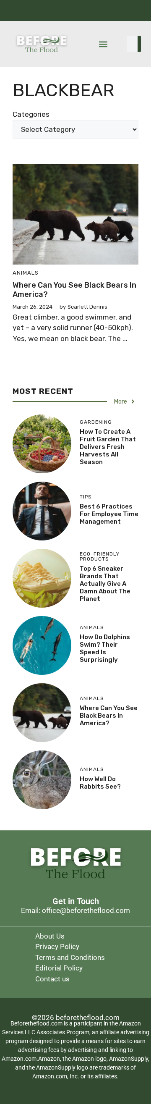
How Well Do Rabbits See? (100, 782)
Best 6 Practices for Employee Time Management (109, 514)
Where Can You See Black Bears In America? (74, 290)
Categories (31, 114)
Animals (26, 273)
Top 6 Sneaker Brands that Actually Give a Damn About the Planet (105, 584)
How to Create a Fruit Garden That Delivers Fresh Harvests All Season (108, 447)
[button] (103, 44)
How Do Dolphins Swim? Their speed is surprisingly (105, 648)
